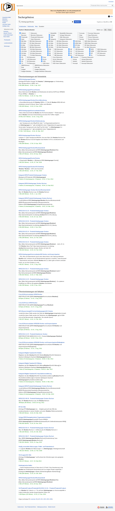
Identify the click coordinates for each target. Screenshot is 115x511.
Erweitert (41, 26)
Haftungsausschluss (42, 507)
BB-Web (23, 47)
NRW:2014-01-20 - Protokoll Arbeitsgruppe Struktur (34, 210)
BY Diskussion (59, 51)
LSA (22, 59)
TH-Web (23, 55)
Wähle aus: (100, 30)
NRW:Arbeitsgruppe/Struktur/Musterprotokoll (32, 148)
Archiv (44, 59)
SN (22, 57)
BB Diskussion (59, 55)
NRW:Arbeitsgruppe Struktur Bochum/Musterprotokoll (34, 190)
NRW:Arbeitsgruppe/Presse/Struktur (29, 90)
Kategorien (5, 21)
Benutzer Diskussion (36, 35)
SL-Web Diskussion (90, 47)
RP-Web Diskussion (90, 45)
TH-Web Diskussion (35, 55)
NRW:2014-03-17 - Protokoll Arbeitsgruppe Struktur (34, 268)
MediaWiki (53, 33)
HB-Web (50, 41)
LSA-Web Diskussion (36, 51)
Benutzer (23, 35)
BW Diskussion (59, 49)
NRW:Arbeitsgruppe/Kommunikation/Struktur (32, 110)
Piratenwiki (24, 37)
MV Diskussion (79, 55)
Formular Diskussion (94, 33)
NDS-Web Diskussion (91, 41)
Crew (44, 57)
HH (71, 51)
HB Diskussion (79, 49)
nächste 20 (34, 499)
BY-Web (23, 43)
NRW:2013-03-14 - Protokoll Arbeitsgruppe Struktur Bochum (36, 427)
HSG (44, 61)
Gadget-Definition (26, 71)
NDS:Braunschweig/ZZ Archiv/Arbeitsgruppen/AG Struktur (36, 311)
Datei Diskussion (35, 39)
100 (44, 499)
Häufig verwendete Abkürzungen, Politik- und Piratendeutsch (36, 446)
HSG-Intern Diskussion (59, 63)
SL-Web (77, 47)
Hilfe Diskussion (64, 37)
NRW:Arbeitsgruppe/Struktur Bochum (30, 135)
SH (22, 61)
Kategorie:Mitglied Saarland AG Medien (30, 353)
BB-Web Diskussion (35, 47)
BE (50, 53)
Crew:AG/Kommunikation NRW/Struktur (30, 294)
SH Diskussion (31, 61)
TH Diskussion (31, 63)
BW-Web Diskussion (35, 41)
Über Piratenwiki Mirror (30, 507)
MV (71, 55)
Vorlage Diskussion (65, 35)
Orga (80, 35)
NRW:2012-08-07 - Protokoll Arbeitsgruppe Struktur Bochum (36, 436)
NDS (92, 49)
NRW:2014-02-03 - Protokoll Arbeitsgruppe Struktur (34, 221)
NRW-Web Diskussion (91, 43)
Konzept (75, 63)
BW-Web (23, 41)
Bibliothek (4, 19)
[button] (8, 29)
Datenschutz (21, 507)
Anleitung (6, 31)
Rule (22, 67)
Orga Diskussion (92, 35)
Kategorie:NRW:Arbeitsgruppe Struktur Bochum (33, 183)
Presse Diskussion (93, 37)
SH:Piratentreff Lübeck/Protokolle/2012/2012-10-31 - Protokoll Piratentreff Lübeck (42, 488)
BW (50, 49)
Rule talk (37, 67)
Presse (81, 37)
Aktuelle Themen (8, 33)
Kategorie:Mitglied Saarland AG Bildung (30, 363)
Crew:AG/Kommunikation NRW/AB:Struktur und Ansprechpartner (38, 323)
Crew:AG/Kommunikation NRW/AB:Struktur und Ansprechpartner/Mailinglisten (42, 342)
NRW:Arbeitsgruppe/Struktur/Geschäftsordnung (33, 100)
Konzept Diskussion (87, 63)
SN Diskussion (31, 57)
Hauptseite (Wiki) (6, 17)
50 (41, 499)
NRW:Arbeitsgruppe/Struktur (27, 79)
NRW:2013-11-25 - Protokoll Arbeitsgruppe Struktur (34, 279)
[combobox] (46, 21)
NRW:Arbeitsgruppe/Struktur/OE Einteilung (31, 166)
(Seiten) (23, 33)
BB (50, 55)
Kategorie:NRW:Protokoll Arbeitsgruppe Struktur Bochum (35, 198)
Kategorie (53, 39)
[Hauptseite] (8, 7)
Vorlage (53, 35)
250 (48, 499)
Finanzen (75, 57)
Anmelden (111, 1)
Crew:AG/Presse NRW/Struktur (28, 302)
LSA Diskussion (31, 59)
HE (71, 53)
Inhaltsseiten (22, 26)
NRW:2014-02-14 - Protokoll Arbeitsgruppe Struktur (34, 231)
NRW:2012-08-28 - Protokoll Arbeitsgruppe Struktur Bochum (36, 398)
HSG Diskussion (57, 61)
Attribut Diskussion (87, 61)
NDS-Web (78, 41)
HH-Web (50, 43)
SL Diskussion (101, 55)
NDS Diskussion (101, 49)
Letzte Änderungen (8, 35)
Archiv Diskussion (58, 59)
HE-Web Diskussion (62, 45)
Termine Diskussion (93, 39)
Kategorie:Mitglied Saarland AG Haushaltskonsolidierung (35, 373)
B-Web (23, 45)
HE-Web (50, 45)
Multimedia (31, 26)
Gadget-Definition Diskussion (43, 71)
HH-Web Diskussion (62, 43)
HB (71, 49)
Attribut (75, 61)
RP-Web (77, 45)
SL (92, 55)
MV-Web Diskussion (62, 47)
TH (22, 63)
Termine (81, 39)
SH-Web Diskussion (35, 53)
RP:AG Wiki (22, 407)
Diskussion (34, 33)
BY (50, 51)
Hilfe (111, 16)
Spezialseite (20, 5)
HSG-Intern (46, 63)
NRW (92, 51)
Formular (82, 33)
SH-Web (23, 53)
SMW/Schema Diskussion (42, 65)
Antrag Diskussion (87, 59)
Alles (36, 26)
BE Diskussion (59, 53)
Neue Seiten (7, 36)
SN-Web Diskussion (35, 49)
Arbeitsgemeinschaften (25, 465)
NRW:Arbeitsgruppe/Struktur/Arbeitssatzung (32, 121)
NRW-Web (78, 43)
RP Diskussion (101, 53)
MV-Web (50, 47)
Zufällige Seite (5, 26)
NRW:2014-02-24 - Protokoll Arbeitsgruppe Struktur (34, 242)
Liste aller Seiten (6, 24)
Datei (22, 39)
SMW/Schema (25, 65)
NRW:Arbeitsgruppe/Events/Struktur (29, 158)
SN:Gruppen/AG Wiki (25, 455)
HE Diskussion (79, 53)
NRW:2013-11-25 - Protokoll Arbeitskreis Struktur (33, 334)
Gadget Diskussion (40, 69)
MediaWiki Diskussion (66, 33)
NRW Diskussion (102, 51)
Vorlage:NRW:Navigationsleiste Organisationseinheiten (35, 417)
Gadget (23, 69)
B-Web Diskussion (35, 45)
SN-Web (23, 49)
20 (39, 499)
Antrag (75, 59)
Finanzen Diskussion (87, 57)
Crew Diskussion (57, 57)
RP (92, 53)
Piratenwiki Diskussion (37, 37)
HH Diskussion (79, 51)
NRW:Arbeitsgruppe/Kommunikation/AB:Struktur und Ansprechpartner (39, 254)
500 (51, 499)
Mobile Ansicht (51, 507)
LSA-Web (24, 51)
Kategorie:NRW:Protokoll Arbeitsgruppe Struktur (33, 175)
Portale (4, 22)
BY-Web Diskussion (35, 43)
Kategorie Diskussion (66, 39)
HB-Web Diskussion (62, 41)
